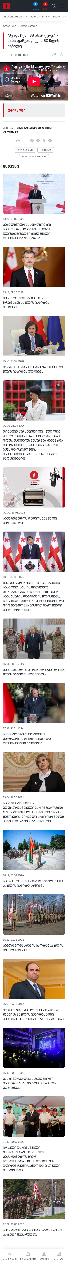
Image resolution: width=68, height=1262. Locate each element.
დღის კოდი (28, 26)
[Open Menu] (62, 6)
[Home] (6, 6)
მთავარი (9, 26)
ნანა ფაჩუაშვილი (34, 157)
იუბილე (46, 150)
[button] (15, 16)
